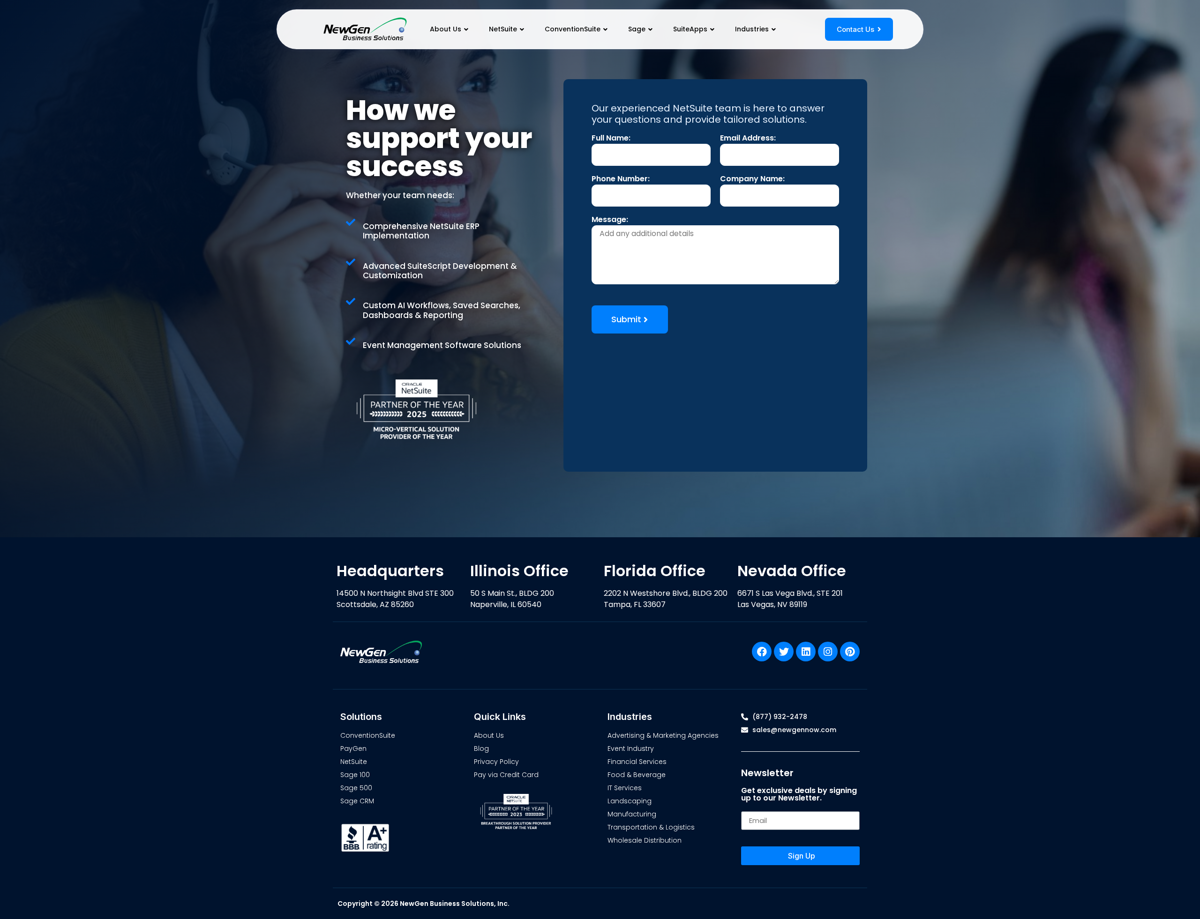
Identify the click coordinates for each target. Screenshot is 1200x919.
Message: (610, 220)
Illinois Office (519, 570)
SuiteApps (690, 29)
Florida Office (654, 570)
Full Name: (611, 138)
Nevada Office (791, 570)
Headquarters (390, 570)
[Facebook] (762, 651)
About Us (445, 29)
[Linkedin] (806, 651)
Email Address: (748, 138)
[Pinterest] (850, 651)
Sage (636, 29)
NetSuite (503, 29)
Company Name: (752, 179)
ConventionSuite (572, 29)
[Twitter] (784, 651)
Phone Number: (621, 179)
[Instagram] (828, 651)
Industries (752, 29)
